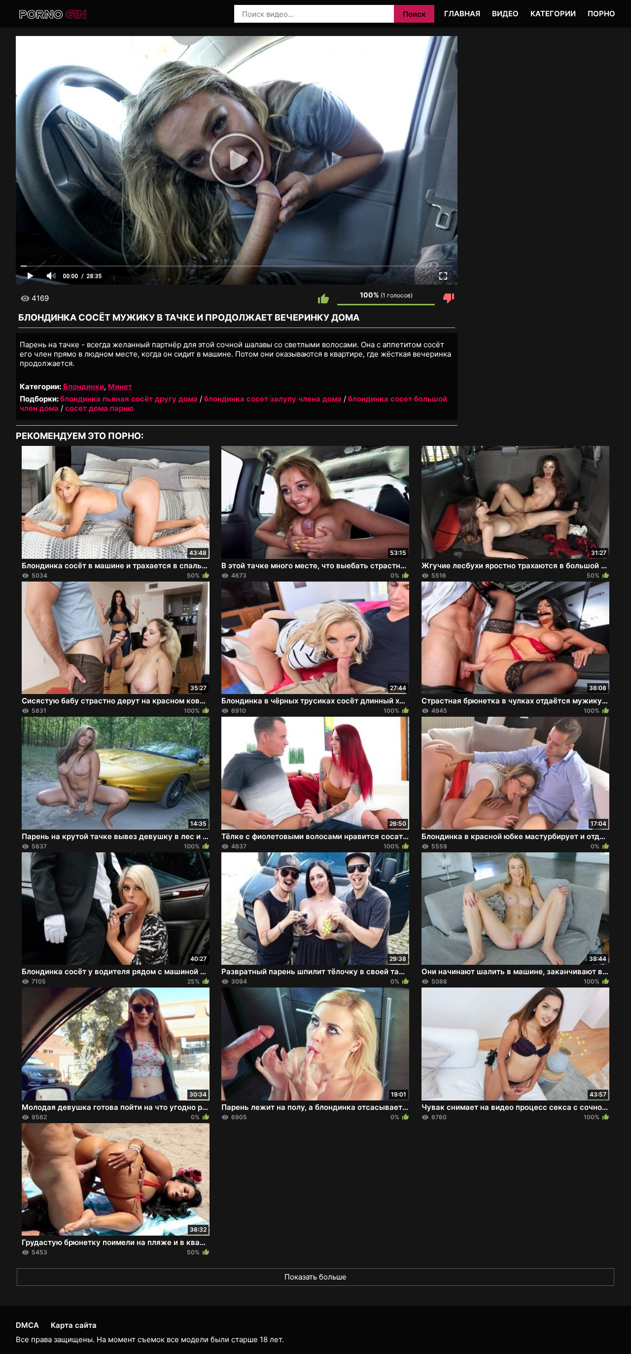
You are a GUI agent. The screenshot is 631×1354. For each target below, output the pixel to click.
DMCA (27, 1325)
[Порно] (53, 14)
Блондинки (83, 386)
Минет (120, 386)
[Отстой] (448, 298)
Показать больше (315, 1276)
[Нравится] (323, 298)
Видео (505, 13)
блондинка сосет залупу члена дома (273, 398)
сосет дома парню (99, 408)
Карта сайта (74, 1325)
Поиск (414, 14)
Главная (462, 13)
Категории (553, 13)
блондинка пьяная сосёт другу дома (129, 398)
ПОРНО (601, 13)
